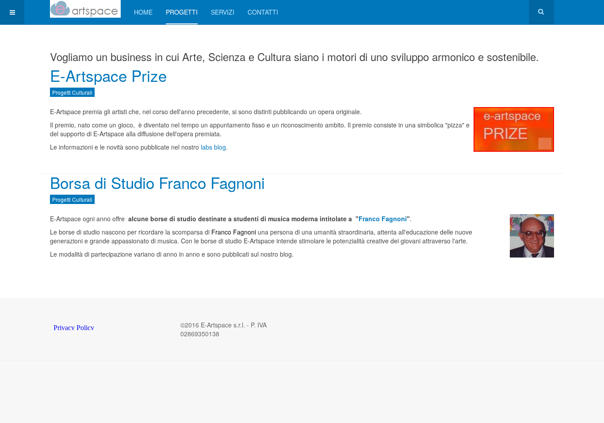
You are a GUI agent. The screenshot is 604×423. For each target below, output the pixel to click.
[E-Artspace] (85, 9)
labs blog (213, 146)
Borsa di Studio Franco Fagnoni (157, 182)
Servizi (222, 12)
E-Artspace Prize (108, 75)
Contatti (263, 12)
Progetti (182, 12)
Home (143, 12)
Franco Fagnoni (383, 218)
